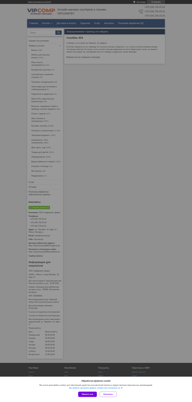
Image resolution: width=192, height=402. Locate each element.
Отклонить (108, 394)
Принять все (87, 394)
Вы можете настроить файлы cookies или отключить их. (95, 388)
